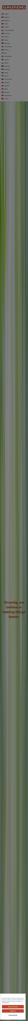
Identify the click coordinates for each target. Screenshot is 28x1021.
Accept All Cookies (13, 1006)
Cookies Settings (12, 1015)
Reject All (12, 1011)
